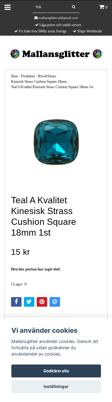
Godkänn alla (56, 370)
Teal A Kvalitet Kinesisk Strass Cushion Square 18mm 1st (52, 87)
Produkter (28, 76)
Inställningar (56, 386)
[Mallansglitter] (56, 53)
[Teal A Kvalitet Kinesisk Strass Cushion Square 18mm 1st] (56, 142)
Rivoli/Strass (47, 76)
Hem (14, 76)
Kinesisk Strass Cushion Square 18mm (39, 81)
